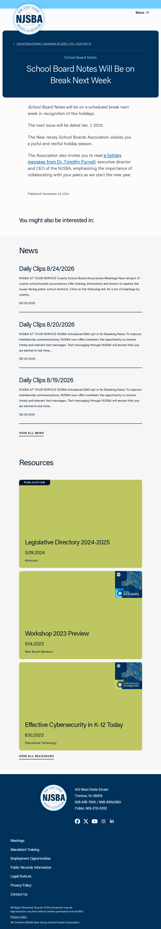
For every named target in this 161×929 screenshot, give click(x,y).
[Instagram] (103, 820)
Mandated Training (24, 849)
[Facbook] (77, 820)
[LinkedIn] (111, 820)
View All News (31, 433)
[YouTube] (95, 820)
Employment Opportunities (30, 858)
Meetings (17, 840)
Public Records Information (30, 867)
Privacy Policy (20, 885)
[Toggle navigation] (148, 13)
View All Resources (36, 756)
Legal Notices (20, 876)
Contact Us (18, 894)
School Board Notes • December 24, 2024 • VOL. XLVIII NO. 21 (53, 43)
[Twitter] (86, 820)
